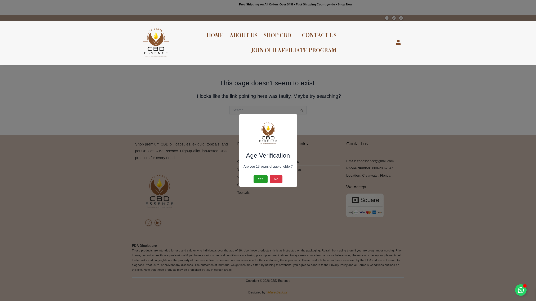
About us (243, 35)
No (276, 179)
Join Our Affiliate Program (293, 50)
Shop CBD (277, 35)
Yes (260, 179)
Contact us (319, 35)
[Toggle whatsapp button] (521, 290)
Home (215, 35)
